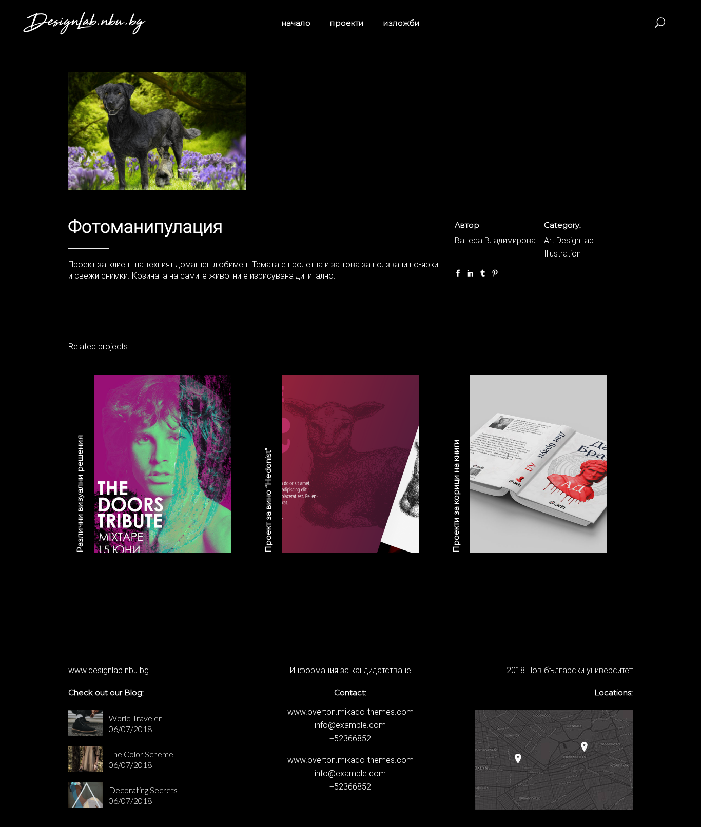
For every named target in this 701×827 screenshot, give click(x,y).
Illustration (562, 254)
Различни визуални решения (80, 494)
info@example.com (350, 725)
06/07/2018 (130, 729)
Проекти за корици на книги (456, 496)
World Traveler (135, 718)
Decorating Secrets (143, 790)
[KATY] (157, 131)
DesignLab (575, 240)
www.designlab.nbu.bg (108, 670)
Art (549, 240)
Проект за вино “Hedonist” (268, 500)
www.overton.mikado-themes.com (350, 712)
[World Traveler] (85, 723)
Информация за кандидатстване (350, 670)
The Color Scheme (141, 754)
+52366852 (350, 738)
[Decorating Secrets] (85, 795)
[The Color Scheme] (85, 759)
